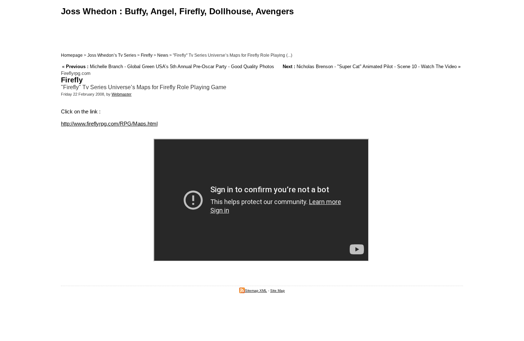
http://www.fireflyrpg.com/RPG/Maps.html (109, 124)
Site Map (277, 290)
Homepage (72, 55)
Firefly (147, 55)
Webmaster (122, 94)
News (162, 55)
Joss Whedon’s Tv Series (111, 55)
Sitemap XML (256, 290)
